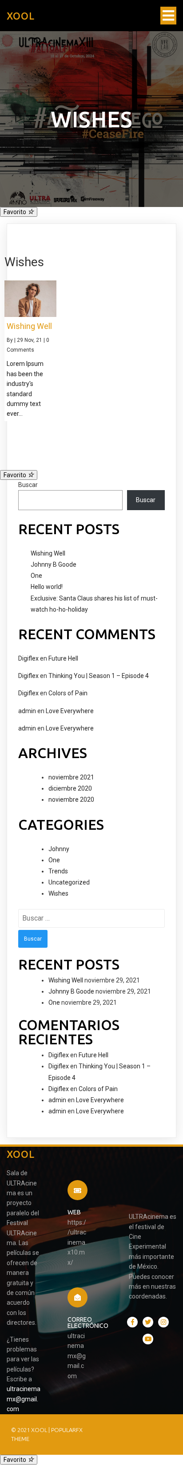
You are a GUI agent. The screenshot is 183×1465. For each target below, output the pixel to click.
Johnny (58, 848)
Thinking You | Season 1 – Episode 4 (98, 675)
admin (27, 710)
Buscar (28, 484)
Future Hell (63, 658)
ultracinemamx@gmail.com (23, 1398)
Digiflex (28, 658)
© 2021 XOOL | (31, 1430)
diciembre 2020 (70, 788)
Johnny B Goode (53, 564)
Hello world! (47, 586)
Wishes (58, 893)
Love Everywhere (70, 710)
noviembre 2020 (71, 799)
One (36, 575)
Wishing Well (48, 553)
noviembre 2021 (71, 777)
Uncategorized (69, 882)
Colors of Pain (68, 693)
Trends (58, 871)
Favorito (16, 211)
